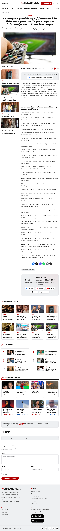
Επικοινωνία (34, 503)
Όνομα (3, 466)
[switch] (54, 3)
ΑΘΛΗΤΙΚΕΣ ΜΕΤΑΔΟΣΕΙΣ (28, 269)
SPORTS (48, 8)
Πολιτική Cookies (35, 496)
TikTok (35, 292)
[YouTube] (57, 528)
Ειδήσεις (21, 423)
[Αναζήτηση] (57, 3)
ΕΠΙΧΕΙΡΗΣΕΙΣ (35, 8)
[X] (53, 528)
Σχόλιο (3, 453)
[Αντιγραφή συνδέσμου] (50, 263)
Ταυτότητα (33, 493)
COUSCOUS (4, 512)
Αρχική (3, 12)
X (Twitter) (45, 292)
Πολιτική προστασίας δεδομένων (39, 498)
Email (32, 466)
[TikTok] (49, 528)
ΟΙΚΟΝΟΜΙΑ (26, 8)
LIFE (53, 8)
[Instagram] (45, 528)
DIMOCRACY (4, 514)
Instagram (41, 288)
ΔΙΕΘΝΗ (42, 8)
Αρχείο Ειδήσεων (35, 491)
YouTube (51, 288)
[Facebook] (33, 263)
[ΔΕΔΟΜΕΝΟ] (11, 489)
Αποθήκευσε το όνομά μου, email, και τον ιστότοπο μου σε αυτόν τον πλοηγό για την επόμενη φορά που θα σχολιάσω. (29, 474)
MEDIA (57, 8)
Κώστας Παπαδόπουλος (27, 68)
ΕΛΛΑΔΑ (13, 8)
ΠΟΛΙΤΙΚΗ (19, 8)
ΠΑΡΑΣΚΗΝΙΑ (5, 8)
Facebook (30, 288)
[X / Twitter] (36, 263)
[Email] (47, 263)
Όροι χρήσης (34, 500)
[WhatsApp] (43, 263)
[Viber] (40, 263)
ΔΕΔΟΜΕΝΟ (19, 425)
